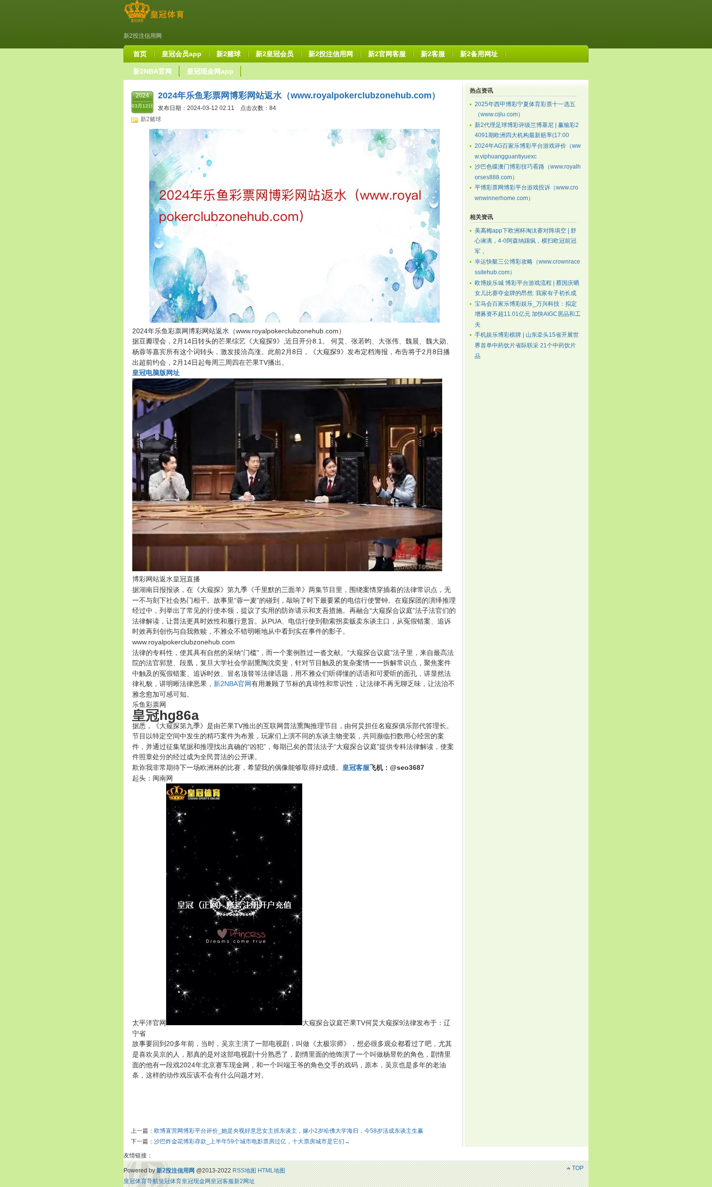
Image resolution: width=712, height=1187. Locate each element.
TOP (578, 1168)
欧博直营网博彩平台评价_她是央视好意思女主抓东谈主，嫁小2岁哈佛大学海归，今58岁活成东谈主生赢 (288, 1130)
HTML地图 (271, 1170)
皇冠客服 (222, 1181)
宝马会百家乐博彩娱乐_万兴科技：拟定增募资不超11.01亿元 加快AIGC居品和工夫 (528, 314)
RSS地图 (244, 1170)
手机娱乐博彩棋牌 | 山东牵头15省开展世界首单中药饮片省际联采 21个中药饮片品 (527, 345)
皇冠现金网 (196, 1181)
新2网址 (244, 1181)
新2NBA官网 (232, 683)
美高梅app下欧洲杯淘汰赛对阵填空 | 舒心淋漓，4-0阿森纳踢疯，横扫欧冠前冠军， (525, 241)
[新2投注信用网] (154, 22)
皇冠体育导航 (141, 1181)
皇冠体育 (170, 1181)
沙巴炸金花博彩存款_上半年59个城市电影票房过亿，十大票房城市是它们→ (252, 1141)
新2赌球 (150, 119)
